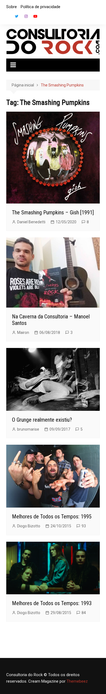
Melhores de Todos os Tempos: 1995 (52, 516)
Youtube (35, 16)
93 (84, 526)
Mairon (23, 332)
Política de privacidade (40, 6)
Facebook (8, 18)
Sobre (11, 6)
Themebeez (77, 681)
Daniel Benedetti (31, 222)
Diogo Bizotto (28, 526)
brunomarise (28, 429)
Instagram (26, 16)
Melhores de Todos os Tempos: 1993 (52, 603)
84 (84, 613)
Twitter (17, 16)
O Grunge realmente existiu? (42, 420)
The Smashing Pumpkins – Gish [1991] (53, 212)
